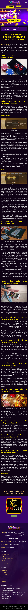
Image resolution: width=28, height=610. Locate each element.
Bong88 (3, 547)
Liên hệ (4, 556)
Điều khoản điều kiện (7, 558)
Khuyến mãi (5, 563)
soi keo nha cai (4, 544)
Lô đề (3, 576)
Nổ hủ (3, 579)
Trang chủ (4, 28)
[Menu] (26, 2)
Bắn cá (4, 581)
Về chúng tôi (5, 554)
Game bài (4, 574)
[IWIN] (14, 2)
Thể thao (4, 570)
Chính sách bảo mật (7, 561)
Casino (4, 572)
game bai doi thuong (6, 541)
